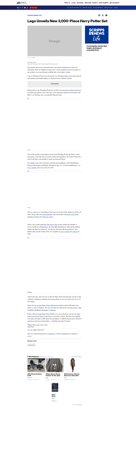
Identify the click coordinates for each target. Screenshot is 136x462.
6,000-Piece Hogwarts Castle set (49, 224)
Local (73, 3)
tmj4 (18, 7)
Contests (116, 7)
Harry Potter (64, 76)
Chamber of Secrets (33, 217)
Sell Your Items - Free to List (46, 356)
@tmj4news (28, 7)
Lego (33, 57)
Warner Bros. (30, 326)
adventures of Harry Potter (70, 90)
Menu (67, 2)
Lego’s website (31, 168)
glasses (32, 157)
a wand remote (54, 299)
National (80, 3)
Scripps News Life (34, 15)
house (67, 229)
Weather (88, 3)
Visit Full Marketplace (76, 356)
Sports (95, 3)
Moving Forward (108, 7)
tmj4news (20, 7)
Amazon (74, 232)
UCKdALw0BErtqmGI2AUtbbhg (25, 7)
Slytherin (53, 310)
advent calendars (47, 214)
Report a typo (31, 345)
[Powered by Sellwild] (79, 404)
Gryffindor (30, 310)
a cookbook (43, 299)
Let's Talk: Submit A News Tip (74, 7)
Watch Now (114, 3)
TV (76, 299)
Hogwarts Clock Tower (71, 214)
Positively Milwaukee (98, 7)
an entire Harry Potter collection (46, 305)
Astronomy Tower (47, 217)
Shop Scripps (103, 3)
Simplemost (51, 334)
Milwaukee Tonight (87, 7)
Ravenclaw (45, 310)
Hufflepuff (38, 310)
